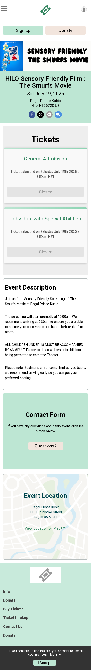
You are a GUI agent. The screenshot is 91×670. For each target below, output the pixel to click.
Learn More (49, 654)
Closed (45, 191)
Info (6, 591)
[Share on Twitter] (40, 114)
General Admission (45, 159)
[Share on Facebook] (32, 114)
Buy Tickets (13, 609)
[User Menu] (84, 9)
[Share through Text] (58, 114)
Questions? (46, 446)
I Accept (45, 663)
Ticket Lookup (15, 618)
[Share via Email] (49, 114)
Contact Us (12, 627)
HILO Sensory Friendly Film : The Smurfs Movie (45, 82)
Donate (66, 30)
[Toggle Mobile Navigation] (4, 8)
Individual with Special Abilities (45, 218)
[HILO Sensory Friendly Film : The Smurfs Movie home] (45, 10)
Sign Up (23, 30)
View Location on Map (43, 528)
